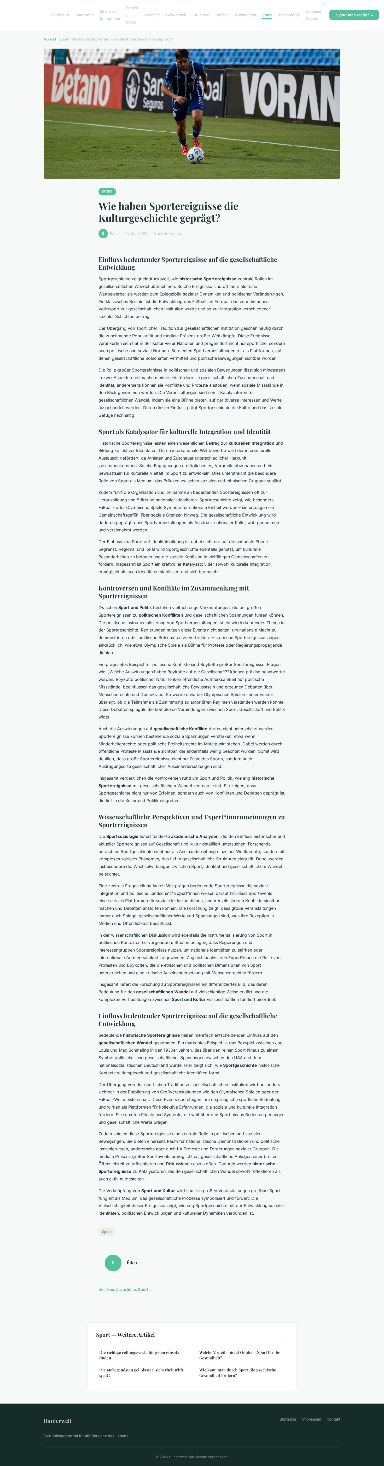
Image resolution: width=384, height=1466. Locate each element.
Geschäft (152, 15)
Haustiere (201, 15)
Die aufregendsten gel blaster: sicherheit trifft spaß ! (141, 1372)
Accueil (50, 39)
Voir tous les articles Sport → (125, 1289)
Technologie (289, 15)
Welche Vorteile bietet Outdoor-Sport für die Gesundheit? (239, 1355)
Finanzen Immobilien (110, 15)
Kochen (222, 15)
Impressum (311, 1419)
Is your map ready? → (354, 15)
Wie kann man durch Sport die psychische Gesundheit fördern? (237, 1372)
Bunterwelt (57, 1420)
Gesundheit (176, 15)
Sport (267, 15)
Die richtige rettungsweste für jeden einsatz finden (139, 1355)
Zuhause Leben (313, 15)
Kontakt (333, 1419)
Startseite (60, 15)
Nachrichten (245, 15)
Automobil (84, 15)
